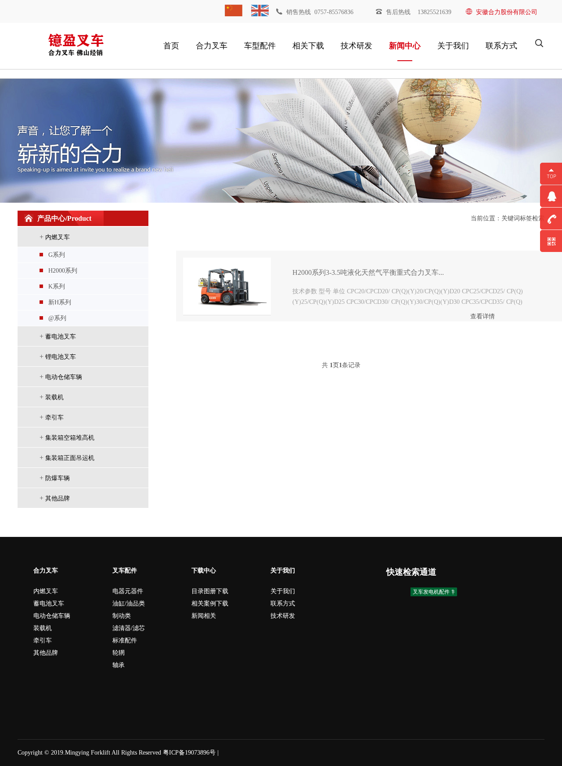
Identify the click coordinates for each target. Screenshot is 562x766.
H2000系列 (62, 270)
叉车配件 (124, 570)
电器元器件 (127, 591)
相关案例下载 (209, 603)
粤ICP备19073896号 (189, 752)
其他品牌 (57, 498)
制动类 (121, 616)
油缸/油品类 (128, 603)
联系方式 (501, 45)
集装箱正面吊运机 (69, 458)
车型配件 (260, 45)
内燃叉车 (57, 237)
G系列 (56, 255)
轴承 (118, 665)
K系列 (56, 286)
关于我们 (453, 45)
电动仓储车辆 (63, 377)
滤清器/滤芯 (128, 628)
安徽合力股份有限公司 (506, 12)
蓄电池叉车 (60, 336)
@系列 (57, 318)
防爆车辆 (57, 478)
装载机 (54, 397)
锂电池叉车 (60, 357)
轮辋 (118, 652)
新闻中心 (405, 45)
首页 (171, 45)
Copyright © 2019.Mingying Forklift (64, 752)
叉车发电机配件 (431, 592)
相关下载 (308, 45)
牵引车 (54, 417)
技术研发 (356, 45)
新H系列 (59, 302)
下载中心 (203, 570)
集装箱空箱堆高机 (69, 437)
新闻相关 (203, 616)
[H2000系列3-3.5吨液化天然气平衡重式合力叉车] (227, 285)
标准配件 (124, 640)
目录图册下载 (209, 591)
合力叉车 (211, 45)
